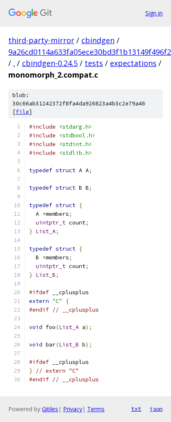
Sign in (154, 13)
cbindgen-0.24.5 (50, 63)
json (156, 408)
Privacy (72, 409)
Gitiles (50, 409)
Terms (96, 409)
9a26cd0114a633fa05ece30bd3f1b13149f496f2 (89, 52)
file (22, 111)
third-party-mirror (41, 40)
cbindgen (98, 40)
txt (136, 408)
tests (94, 63)
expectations (133, 63)
